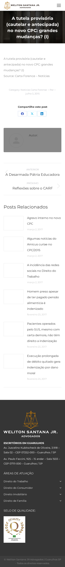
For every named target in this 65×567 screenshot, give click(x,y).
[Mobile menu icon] (58, 5)
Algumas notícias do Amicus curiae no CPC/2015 (41, 244)
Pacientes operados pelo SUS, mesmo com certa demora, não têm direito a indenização (43, 332)
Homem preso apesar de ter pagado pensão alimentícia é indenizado (43, 300)
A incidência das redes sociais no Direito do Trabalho (43, 270)
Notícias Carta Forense (34, 89)
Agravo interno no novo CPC (44, 220)
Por (52, 89)
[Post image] (13, 223)
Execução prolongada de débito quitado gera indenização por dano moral (43, 364)
